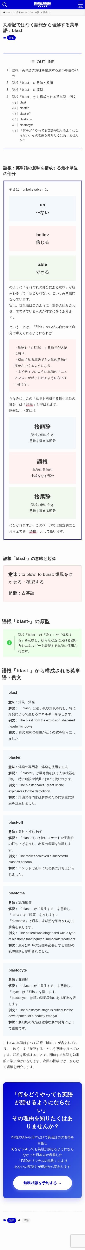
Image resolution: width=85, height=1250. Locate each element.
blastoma (26, 119)
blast (23, 102)
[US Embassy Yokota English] (42, 4)
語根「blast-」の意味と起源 (32, 82)
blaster (24, 108)
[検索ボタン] (4, 4)
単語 (26, 1220)
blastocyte (26, 125)
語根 (11, 37)
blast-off (25, 113)
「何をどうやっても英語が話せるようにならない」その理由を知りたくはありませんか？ (49, 135)
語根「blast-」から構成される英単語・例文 (44, 97)
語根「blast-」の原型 (27, 89)
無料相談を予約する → (43, 1183)
